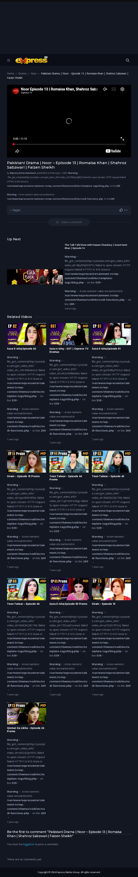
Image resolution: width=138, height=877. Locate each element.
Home (10, 73)
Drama (22, 73)
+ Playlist (15, 210)
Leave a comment (71, 222)
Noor (34, 73)
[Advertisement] (69, 27)
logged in (28, 844)
